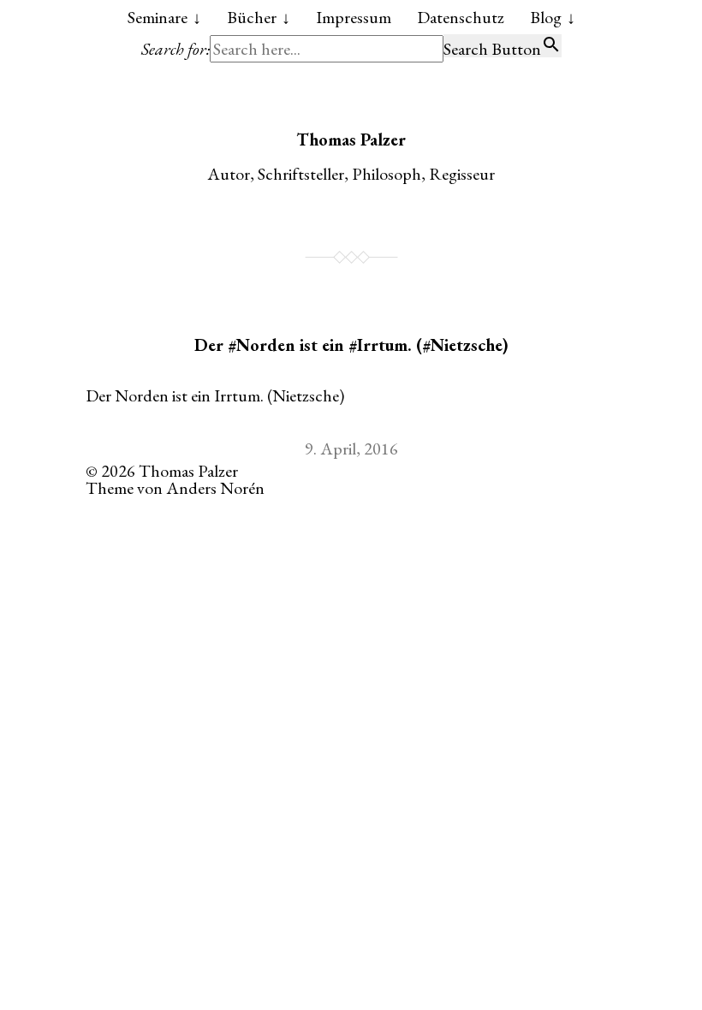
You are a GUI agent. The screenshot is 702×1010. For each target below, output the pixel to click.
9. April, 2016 (351, 448)
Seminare (157, 17)
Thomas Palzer (351, 139)
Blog (546, 17)
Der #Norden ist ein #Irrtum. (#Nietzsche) (351, 345)
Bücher (252, 17)
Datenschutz (460, 17)
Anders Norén (215, 488)
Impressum (353, 17)
